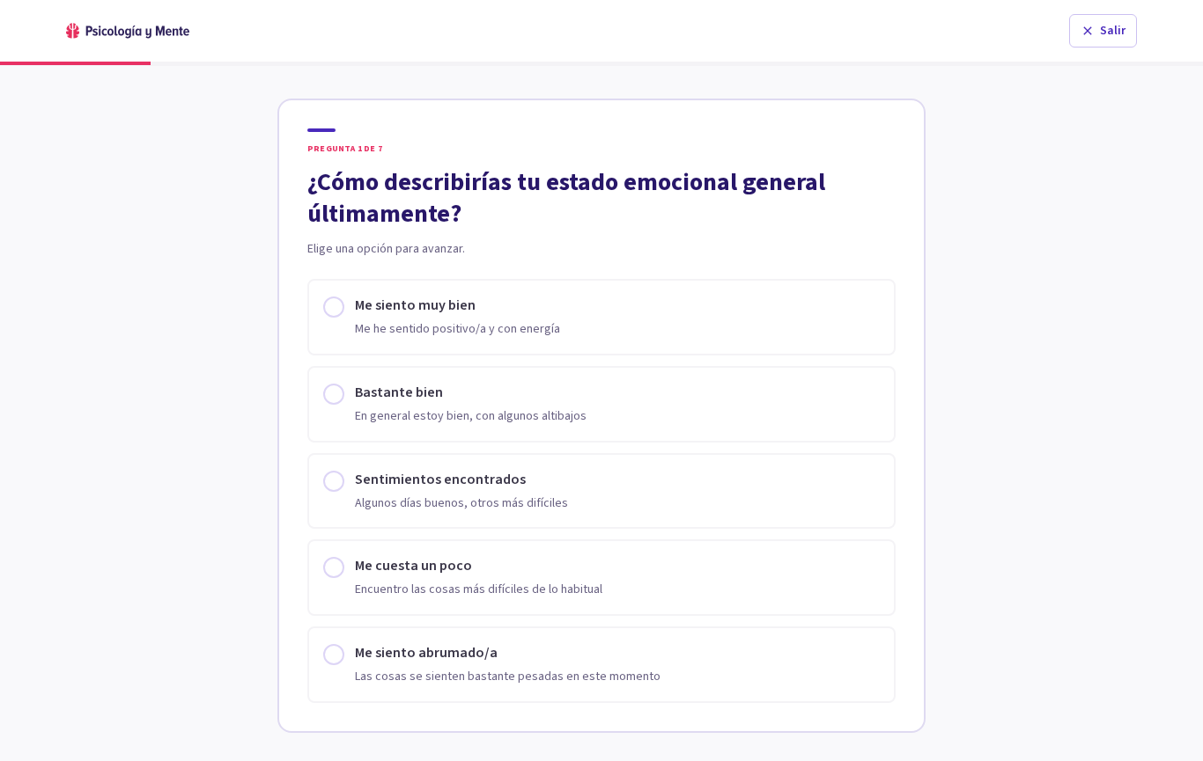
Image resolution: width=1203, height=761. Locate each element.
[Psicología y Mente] (127, 31)
